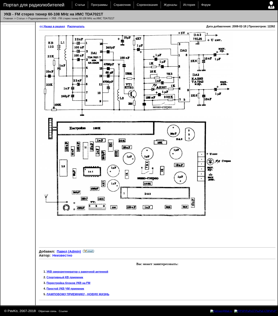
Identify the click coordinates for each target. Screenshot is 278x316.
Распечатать (76, 26)
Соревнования (147, 4)
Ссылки (63, 311)
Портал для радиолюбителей (33, 4)
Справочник (122, 4)
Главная (8, 18)
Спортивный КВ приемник (65, 277)
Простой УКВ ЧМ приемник (65, 288)
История (189, 4)
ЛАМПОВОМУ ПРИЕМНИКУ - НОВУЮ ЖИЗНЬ (78, 294)
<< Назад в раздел (52, 26)
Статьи (80, 4)
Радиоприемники (38, 18)
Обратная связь (47, 311)
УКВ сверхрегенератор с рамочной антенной (77, 271)
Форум (205, 4)
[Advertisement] (157, 233)
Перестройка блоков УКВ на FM (68, 282)
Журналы (170, 4)
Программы (99, 4)
